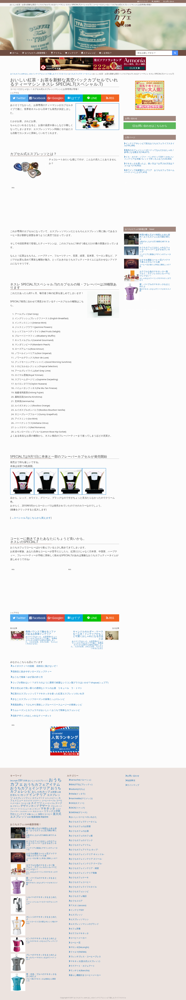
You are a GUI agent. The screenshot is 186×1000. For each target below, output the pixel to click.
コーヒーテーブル (49, 800)
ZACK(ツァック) (77, 807)
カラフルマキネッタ (79, 933)
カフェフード (38, 798)
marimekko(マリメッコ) (81, 798)
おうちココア (76, 900)
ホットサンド (34, 809)
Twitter (21, 98)
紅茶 (29, 817)
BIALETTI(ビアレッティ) (81, 784)
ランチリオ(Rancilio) (79, 970)
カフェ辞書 (75, 928)
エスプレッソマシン (22, 798)
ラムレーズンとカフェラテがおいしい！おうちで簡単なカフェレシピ (46, 710)
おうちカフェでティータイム (83, 821)
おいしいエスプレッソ (38, 780)
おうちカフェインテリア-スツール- (86, 858)
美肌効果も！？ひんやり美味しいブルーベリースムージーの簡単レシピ (47, 704)
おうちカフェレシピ (79, 891)
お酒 (59, 792)
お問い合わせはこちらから (151, 125)
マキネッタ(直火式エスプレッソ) (85, 961)
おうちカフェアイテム (42, 784)
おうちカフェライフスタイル (83, 886)
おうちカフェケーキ (79, 877)
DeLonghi (14, 781)
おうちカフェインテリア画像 (83, 872)
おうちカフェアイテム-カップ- (84, 849)
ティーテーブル (49, 803)
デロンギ (54, 806)
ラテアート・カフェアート (82, 965)
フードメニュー (23, 809)
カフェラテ (28, 800)
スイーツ (36, 803)
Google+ (57, 98)
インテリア (37, 794)
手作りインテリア (18, 814)
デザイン (16, 806)
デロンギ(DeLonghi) (79, 947)
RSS (111, 98)
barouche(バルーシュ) (80, 779)
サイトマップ (133, 785)
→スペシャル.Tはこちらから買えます (31, 517)
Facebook (38, 98)
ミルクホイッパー (25, 811)
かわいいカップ (19, 795)
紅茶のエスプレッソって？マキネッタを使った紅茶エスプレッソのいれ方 (48, 693)
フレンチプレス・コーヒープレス (85, 956)
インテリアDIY (77, 910)
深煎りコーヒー (45, 814)
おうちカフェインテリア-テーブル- (86, 863)
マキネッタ (48, 808)
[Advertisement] (64, 207)
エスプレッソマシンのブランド (84, 924)
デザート (44, 805)
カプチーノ (37, 801)
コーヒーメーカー (78, 937)
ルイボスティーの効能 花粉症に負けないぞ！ (35, 665)
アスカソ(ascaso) (78, 905)
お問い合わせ (133, 775)
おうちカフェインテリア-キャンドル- (87, 854)
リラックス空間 (52, 811)
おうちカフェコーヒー (80, 882)
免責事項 (131, 780)
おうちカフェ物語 (78, 896)
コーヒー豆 (25, 803)
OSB (25, 780)
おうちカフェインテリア (30, 787)
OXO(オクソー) (77, 803)
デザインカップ (29, 805)
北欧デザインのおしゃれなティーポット (32, 715)
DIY (20, 780)
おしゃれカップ (41, 791)
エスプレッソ (76, 914)
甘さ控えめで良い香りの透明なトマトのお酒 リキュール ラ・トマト (47, 688)
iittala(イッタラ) (77, 793)
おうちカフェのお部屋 (80, 826)
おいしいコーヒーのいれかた (83, 817)
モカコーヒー (38, 811)
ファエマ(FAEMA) (78, 951)
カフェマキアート (51, 798)
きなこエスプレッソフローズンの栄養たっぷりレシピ (38, 699)
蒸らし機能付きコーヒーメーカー (85, 975)
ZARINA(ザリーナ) (78, 812)
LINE (93, 98)
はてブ (75, 98)
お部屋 (54, 791)
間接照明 (44, 817)
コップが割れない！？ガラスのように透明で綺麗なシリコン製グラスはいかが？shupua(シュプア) (60, 682)
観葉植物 (35, 816)
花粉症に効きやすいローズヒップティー (32, 671)
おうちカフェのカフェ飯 (81, 835)
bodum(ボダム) (77, 789)
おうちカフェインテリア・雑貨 (84, 868)
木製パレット (32, 814)
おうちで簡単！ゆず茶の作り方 (27, 676)
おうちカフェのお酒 (79, 831)
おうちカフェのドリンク (81, 840)
